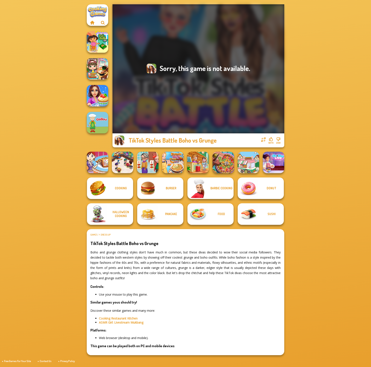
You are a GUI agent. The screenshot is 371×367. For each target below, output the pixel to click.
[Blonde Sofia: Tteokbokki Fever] (173, 162)
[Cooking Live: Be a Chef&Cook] (273, 162)
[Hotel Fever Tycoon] (198, 162)
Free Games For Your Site (17, 361)
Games (93, 234)
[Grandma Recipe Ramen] (97, 69)
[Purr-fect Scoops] (248, 162)
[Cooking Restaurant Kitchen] (122, 162)
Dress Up (106, 234)
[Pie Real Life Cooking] (223, 162)
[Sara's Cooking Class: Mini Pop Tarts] (97, 162)
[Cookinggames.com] (92, 22)
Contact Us (46, 361)
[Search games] (102, 22)
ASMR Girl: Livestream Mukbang (121, 322)
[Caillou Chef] (97, 122)
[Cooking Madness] (147, 162)
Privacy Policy (67, 361)
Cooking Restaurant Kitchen (118, 318)
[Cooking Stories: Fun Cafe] (97, 95)
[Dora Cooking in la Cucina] (97, 42)
